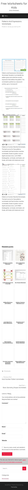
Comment (5, 403)
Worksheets (7, 371)
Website (4, 440)
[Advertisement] (14, 42)
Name (4, 426)
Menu (6, 16)
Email (4, 433)
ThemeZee (14, 487)
